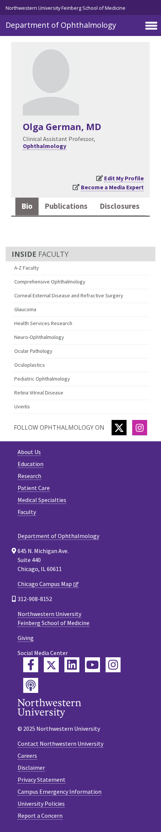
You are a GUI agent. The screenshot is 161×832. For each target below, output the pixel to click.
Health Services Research (43, 323)
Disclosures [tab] (120, 206)
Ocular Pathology (33, 351)
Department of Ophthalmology (61, 25)
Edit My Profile (124, 178)
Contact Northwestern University (60, 743)
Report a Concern (40, 815)
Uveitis (22, 406)
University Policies (41, 803)
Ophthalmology (44, 146)
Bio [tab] (27, 206)
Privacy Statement (42, 779)
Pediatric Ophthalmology (42, 378)
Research (29, 476)
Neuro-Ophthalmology (39, 337)
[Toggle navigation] (151, 26)
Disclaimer (31, 767)
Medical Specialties (42, 500)
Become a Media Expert (112, 187)
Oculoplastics (29, 364)
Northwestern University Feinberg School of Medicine (65, 7)
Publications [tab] (66, 206)
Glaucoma (25, 309)
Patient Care (34, 488)
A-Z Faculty (26, 267)
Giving (26, 638)
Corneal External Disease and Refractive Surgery (68, 295)
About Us (29, 452)
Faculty (27, 512)
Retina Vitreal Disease (38, 392)
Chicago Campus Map (45, 584)
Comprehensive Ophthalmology (49, 281)
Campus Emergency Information (59, 791)
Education (30, 464)
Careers (27, 755)
